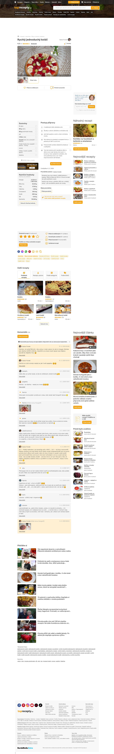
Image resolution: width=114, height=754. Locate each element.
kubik (85, 483)
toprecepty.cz (49, 301)
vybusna (24, 505)
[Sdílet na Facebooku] (18, 251)
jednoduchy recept (51, 651)
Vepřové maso (42, 722)
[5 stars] (37, 236)
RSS (73, 707)
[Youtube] (32, 705)
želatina (62, 661)
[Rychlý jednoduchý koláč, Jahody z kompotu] (25, 526)
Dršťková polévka (89, 487)
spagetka (25, 381)
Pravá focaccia (37, 720)
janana (24, 418)
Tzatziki (90, 720)
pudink (58, 661)
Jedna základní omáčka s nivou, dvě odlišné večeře (57, 738)
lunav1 (85, 434)
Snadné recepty (64, 256)
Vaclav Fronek (63, 39)
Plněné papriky (29, 726)
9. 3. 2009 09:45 (64, 505)
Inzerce (73, 706)
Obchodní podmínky (63, 712)
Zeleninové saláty (52, 724)
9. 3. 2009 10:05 (64, 480)
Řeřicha (93, 719)
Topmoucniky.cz (89, 707)
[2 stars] (25, 236)
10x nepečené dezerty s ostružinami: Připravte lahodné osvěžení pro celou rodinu (54, 550)
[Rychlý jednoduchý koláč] (25, 408)
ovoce (53, 661)
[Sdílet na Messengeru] (22, 251)
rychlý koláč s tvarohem (65, 651)
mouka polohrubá (29, 661)
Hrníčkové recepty (19, 14)
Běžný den (29, 258)
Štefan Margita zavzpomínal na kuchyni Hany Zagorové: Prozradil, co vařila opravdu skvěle (54, 611)
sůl (36, 661)
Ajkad (85, 448)
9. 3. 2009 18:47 (64, 381)
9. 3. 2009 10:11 (64, 468)
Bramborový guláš (70, 726)
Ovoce (62, 258)
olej (39, 661)
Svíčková (31, 720)
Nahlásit (74, 712)
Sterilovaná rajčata (38, 726)
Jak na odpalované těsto (74, 719)
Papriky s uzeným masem (89, 182)
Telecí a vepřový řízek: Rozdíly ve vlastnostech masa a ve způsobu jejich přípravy (83, 741)
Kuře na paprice (58, 728)
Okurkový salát (27, 728)
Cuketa (77, 12)
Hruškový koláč (23, 315)
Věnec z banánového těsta (90, 195)
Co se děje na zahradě (22, 720)
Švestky (60, 12)
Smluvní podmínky (63, 714)
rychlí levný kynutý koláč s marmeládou (33, 651)
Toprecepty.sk (89, 706)
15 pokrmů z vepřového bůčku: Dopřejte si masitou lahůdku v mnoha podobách (53, 598)
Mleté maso (35, 722)
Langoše (65, 728)
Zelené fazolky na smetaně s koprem (89, 494)
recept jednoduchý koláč (54, 655)
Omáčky (29, 12)
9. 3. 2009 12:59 (64, 418)
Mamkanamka (87, 468)
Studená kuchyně (61, 724)
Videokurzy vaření (49, 709)
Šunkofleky (87, 432)
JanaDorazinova (27, 431)
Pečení (27, 261)
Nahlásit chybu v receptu (29, 160)
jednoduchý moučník (82, 649)
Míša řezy (51, 728)
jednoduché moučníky (79, 651)
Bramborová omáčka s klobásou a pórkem (27, 742)
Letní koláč (40, 315)
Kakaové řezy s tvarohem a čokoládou (54, 735)
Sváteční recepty (38, 258)
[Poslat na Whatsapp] (26, 251)
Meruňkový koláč (61, 315)
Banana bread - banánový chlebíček (90, 459)
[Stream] (36, 705)
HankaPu (24, 371)
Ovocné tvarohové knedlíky (50, 726)
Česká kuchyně (48, 14)
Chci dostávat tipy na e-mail (83, 104)
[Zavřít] (69, 341)
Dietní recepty (35, 724)
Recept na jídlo (49, 706)
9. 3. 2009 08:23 (64, 521)
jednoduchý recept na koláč (81, 653)
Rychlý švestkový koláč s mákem (89, 445)
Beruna (86, 476)
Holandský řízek (44, 728)
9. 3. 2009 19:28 (64, 371)
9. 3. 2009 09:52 (64, 494)
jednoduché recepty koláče (38, 655)
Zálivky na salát (64, 720)
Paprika (72, 12)
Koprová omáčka (36, 728)
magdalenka (87, 488)
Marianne (88, 711)
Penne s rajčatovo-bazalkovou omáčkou (90, 161)
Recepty (22, 36)
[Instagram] (27, 705)
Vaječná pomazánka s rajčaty (90, 168)
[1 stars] (21, 236)
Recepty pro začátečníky (59, 14)
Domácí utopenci (36, 729)
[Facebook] (19, 705)
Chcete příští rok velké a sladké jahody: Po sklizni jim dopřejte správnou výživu (53, 634)
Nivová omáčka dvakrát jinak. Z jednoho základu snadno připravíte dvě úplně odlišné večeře (84, 400)
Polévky (41, 12)
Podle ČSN (66, 12)
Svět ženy (47, 712)
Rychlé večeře (38, 14)
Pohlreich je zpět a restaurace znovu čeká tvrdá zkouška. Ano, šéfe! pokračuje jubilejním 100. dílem (53, 563)
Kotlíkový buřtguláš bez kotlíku (52, 736)
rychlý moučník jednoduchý (67, 649)
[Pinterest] (23, 705)
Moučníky (34, 12)
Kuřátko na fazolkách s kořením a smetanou (83, 140)
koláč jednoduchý (34, 653)
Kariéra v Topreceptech (77, 709)
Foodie (73, 711)
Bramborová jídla (51, 722)
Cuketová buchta (72, 728)
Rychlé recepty (30, 14)
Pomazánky (27, 719)
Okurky (54, 12)
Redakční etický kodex (64, 715)
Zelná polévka (56, 720)
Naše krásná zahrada (50, 714)
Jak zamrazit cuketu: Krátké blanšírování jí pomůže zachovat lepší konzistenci (84, 738)
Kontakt (73, 715)
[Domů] (18, 36)
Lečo (79, 728)
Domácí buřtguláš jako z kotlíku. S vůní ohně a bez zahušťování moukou (54, 574)
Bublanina (20, 729)
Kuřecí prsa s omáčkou (87, 452)
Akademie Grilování (20, 12)
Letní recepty (46, 258)
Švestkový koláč (27, 729)
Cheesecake (78, 726)
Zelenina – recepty (35, 719)
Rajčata (83, 12)
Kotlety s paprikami (89, 188)
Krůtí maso (29, 722)
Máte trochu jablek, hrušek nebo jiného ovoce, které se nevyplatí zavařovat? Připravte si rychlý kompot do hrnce (52, 587)
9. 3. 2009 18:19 (64, 403)
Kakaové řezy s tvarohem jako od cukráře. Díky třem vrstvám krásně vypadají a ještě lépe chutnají (84, 354)
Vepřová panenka (83, 720)
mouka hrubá (47, 661)
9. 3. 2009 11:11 (64, 447)
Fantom (38, 319)
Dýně (88, 12)
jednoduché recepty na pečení (49, 649)
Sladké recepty (27, 724)
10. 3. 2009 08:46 (64, 346)
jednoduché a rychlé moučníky (71, 655)
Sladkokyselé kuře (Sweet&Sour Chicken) (27, 743)
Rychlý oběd (93, 728)
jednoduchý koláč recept (47, 653)
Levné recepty (71, 14)
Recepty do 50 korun (44, 256)
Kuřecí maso (48, 12)
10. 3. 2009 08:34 (64, 360)
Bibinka (75, 145)
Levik (19, 301)
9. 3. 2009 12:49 (64, 430)
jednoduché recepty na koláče (64, 653)
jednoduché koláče (34, 649)
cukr (22, 661)
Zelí (92, 12)
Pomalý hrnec (59, 722)
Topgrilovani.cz (89, 709)
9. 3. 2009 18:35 (64, 392)
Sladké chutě (21, 261)
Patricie (24, 392)
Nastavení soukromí (63, 706)
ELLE (87, 712)
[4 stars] (33, 236)
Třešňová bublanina (73, 720)
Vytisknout (33, 251)
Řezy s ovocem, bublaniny (38, 36)
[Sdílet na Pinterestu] (29, 251)
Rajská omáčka (61, 726)
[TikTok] (40, 705)
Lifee (87, 714)
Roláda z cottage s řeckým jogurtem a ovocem (89, 176)
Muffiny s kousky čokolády (89, 465)
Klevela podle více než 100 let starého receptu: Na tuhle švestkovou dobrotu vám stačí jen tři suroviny (54, 623)
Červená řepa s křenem (88, 474)
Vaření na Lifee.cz (49, 707)
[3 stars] (29, 236)
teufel (85, 461)
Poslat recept (37, 251)
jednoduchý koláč (22, 649)
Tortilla (55, 719)
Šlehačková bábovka (47, 720)
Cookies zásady (62, 711)
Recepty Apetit (49, 711)
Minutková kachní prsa (89, 439)
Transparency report (77, 714)
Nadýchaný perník (85, 728)
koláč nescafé (25, 655)
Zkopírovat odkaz (40, 251)
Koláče (19, 297)
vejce (19, 661)
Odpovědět (22, 355)
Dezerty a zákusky (62, 719)
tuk (41, 661)
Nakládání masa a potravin (47, 719)
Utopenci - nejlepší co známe (90, 481)
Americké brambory (85, 719)
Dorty (68, 724)
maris (56, 319)
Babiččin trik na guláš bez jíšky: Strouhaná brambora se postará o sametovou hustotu (82, 735)
